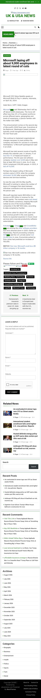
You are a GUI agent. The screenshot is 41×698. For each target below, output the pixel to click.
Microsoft (6, 109)
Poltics (6, 664)
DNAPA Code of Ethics (31, 689)
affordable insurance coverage (14, 558)
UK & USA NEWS (20, 15)
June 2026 (7, 583)
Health (6, 660)
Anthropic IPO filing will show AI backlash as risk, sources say (25, 448)
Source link (7, 259)
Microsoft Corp (18, 288)
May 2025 (7, 636)
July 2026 (7, 579)
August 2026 (8, 575)
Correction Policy (30, 692)
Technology (31, 288)
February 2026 (8, 599)
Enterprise (28, 284)
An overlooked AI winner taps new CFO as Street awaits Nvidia (25, 411)
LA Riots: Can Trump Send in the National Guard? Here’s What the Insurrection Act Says (20, 550)
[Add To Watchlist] (12, 110)
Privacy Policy (30, 695)
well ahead (33, 199)
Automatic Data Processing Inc (15, 273)
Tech (5, 672)
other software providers (27, 228)
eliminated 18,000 (10, 175)
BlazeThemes (11, 689)
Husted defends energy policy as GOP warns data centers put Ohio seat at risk (17, 2)
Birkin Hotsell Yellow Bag (12, 538)
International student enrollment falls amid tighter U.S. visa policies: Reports (24, 423)
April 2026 (7, 591)
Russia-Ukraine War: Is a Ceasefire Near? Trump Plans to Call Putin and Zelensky (21, 560)
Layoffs (7, 288)
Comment (9, 333)
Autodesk (6, 226)
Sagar (7, 70)
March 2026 (8, 595)
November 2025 (9, 611)
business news (10, 280)
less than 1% (8, 156)
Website (8, 374)
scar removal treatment (12, 548)
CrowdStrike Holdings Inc (13, 284)
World (6, 676)
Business (7, 56)
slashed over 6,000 (18, 160)
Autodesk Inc (15, 269)
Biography (7, 647)
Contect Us (34, 682)
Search (5, 462)
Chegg (17, 226)
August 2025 (8, 624)
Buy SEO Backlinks (10, 528)
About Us (26, 682)
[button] (20, 254)
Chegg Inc (21, 280)
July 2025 (7, 628)
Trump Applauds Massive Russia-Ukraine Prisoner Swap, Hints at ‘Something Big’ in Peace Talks (21, 521)
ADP (4, 235)
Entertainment (8, 656)
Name (8, 357)
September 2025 (9, 620)
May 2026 (7, 587)
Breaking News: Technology (14, 277)
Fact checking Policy (30, 686)
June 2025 (7, 632)
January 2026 (8, 603)
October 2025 (8, 615)
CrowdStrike (31, 226)
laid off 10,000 (8, 166)
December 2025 (9, 607)
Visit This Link (9, 519)
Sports (6, 668)
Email (7, 366)
